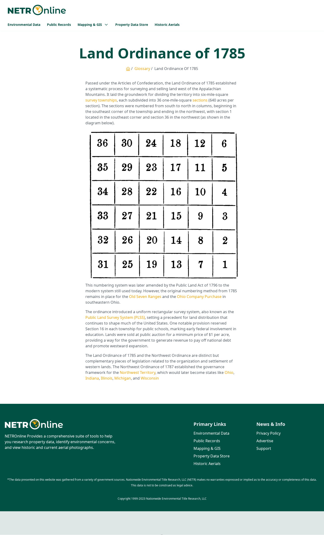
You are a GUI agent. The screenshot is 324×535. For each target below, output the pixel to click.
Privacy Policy (268, 433)
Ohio (229, 372)
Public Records (59, 24)
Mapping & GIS (207, 448)
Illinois (106, 378)
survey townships (101, 100)
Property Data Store (131, 24)
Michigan (122, 378)
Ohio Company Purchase (199, 296)
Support (263, 448)
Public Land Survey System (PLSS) (115, 317)
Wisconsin (150, 378)
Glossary (142, 68)
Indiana (92, 378)
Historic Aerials (167, 24)
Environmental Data (24, 24)
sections (200, 100)
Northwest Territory (137, 372)
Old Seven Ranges (145, 296)
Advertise (264, 440)
